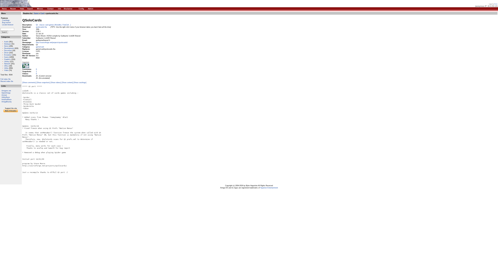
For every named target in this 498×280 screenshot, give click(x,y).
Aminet (4, 95)
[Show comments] (29, 82)
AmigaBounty (7, 102)
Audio (6, 42)
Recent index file (7, 81)
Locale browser (7, 25)
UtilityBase (6, 97)
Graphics (7, 59)
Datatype (7, 44)
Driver (6, 53)
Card (42, 13)
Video (6, 70)
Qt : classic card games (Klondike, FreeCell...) (53, 25)
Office (6, 66)
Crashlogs (5, 20)
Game (6, 57)
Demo (6, 46)
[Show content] (67, 82)
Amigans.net (6, 91)
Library (6, 61)
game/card (40, 47)
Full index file (6, 79)
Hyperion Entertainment (269, 188)
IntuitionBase (6, 99)
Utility (6, 68)
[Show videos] (55, 82)
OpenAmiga (6, 93)
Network (7, 64)
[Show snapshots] (43, 82)
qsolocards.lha (41, 27)
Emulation (8, 55)
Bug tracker (6, 22)
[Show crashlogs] (79, 82)
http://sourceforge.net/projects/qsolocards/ (52, 42)
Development (9, 48)
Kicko (495, 4)
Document (8, 50)
